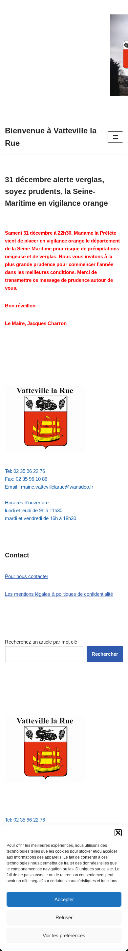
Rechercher (105, 654)
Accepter (64, 899)
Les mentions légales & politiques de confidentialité (59, 594)
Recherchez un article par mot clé (41, 642)
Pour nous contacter (26, 576)
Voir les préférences (64, 935)
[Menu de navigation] (115, 137)
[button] (118, 832)
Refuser (64, 917)
